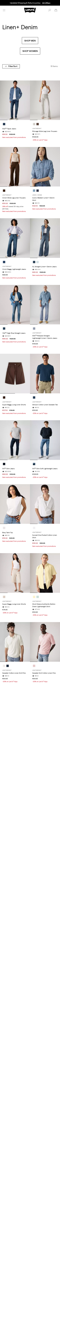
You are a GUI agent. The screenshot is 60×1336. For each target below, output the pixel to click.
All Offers (46, 3)
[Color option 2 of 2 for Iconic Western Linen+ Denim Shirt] (37, 190)
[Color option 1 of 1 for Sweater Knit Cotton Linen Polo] (34, 666)
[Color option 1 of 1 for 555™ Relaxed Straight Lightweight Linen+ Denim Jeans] (34, 328)
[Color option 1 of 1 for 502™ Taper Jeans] (4, 124)
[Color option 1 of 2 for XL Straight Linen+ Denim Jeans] (34, 262)
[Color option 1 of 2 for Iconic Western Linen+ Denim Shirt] (34, 190)
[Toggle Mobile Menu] (4, 10)
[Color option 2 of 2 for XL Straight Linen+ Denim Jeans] (37, 262)
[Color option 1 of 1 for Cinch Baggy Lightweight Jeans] (4, 262)
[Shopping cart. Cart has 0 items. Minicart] (56, 10)
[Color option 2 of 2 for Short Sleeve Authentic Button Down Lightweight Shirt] (37, 597)
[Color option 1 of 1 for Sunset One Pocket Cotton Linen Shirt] (34, 528)
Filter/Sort (12, 66)
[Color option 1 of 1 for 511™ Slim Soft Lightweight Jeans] (34, 464)
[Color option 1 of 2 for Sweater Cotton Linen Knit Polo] (4, 666)
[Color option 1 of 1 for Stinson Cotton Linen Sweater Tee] (34, 397)
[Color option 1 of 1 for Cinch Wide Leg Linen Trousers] (4, 190)
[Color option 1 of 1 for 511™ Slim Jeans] (4, 464)
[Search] (49, 10)
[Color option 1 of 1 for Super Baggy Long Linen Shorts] (4, 397)
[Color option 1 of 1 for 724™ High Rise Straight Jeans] (4, 328)
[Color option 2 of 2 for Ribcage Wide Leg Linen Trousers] (37, 124)
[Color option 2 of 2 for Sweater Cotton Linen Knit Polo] (7, 666)
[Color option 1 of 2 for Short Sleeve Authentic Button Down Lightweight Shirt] (34, 597)
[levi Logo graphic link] (30, 10)
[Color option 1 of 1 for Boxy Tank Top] (4, 528)
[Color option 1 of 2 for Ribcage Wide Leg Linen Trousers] (34, 124)
